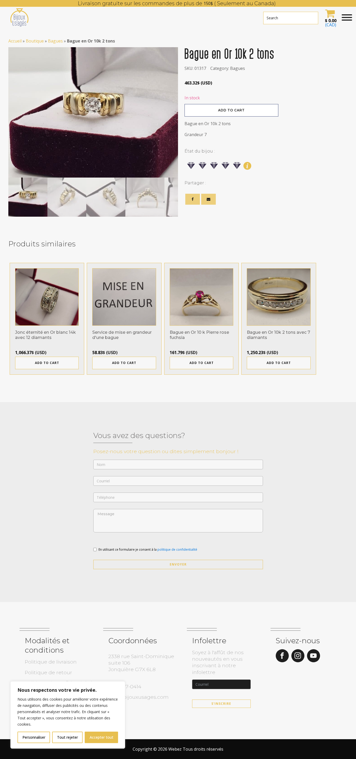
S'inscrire (221, 703)
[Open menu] (347, 17)
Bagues (55, 41)
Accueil (15, 41)
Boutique (35, 41)
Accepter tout (101, 737)
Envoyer (178, 564)
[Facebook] (192, 199)
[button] (330, 17)
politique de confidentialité (177, 549)
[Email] (208, 199)
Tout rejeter (67, 737)
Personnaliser (33, 737)
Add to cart (231, 110)
